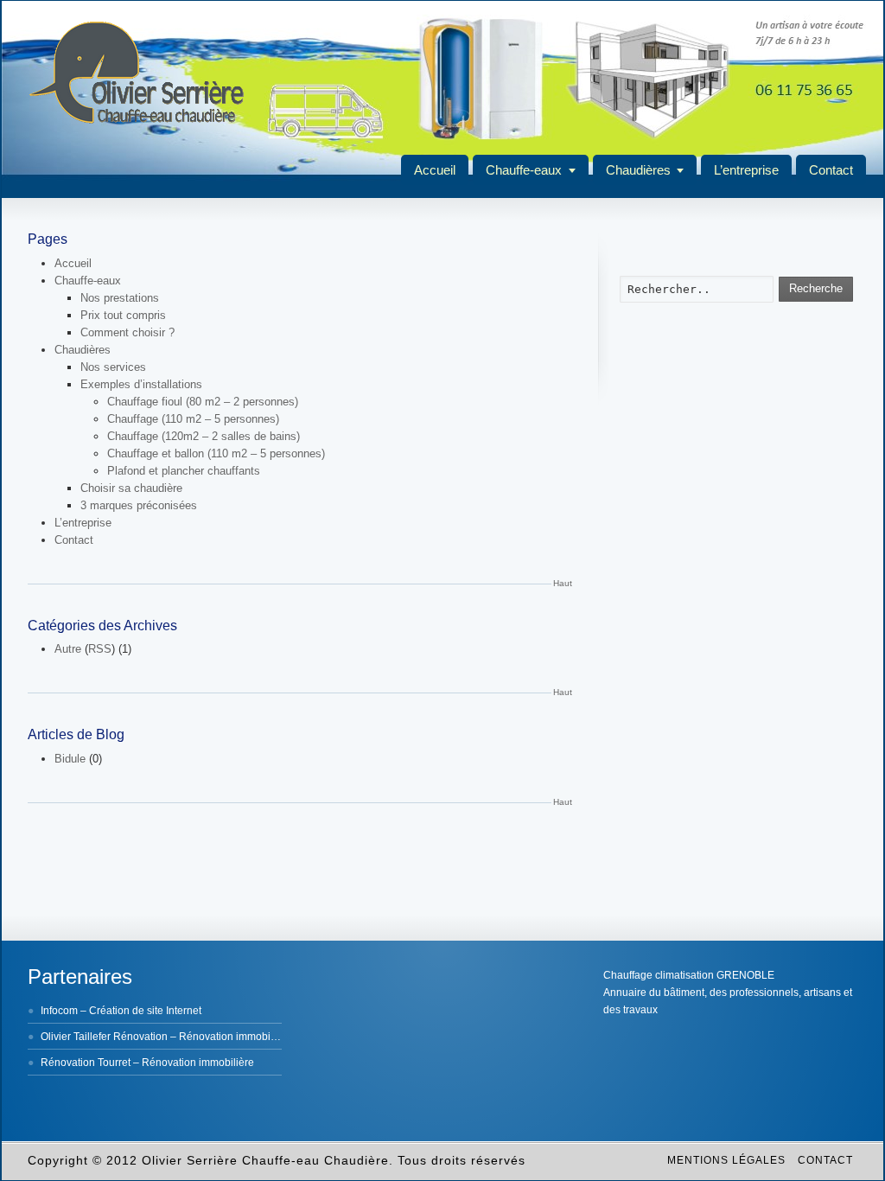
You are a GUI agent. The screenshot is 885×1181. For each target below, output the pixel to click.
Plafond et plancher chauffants (183, 470)
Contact (831, 170)
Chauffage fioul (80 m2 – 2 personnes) (202, 401)
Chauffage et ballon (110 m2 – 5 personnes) (216, 453)
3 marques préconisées (138, 505)
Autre (67, 648)
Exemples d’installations (141, 384)
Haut (562, 583)
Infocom (59, 1011)
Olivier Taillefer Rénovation (104, 1037)
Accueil (434, 170)
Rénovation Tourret (86, 1063)
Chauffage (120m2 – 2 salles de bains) (203, 436)
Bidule (70, 758)
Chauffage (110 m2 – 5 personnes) (193, 418)
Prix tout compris (123, 315)
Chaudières (638, 170)
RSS (99, 648)
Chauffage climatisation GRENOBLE (688, 975)
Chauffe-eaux (524, 170)
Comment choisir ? (127, 332)
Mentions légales (726, 1160)
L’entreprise (746, 170)
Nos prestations (119, 297)
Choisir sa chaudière (131, 488)
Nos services (113, 367)
